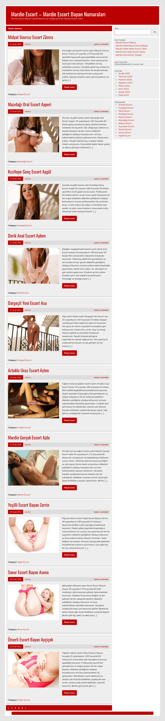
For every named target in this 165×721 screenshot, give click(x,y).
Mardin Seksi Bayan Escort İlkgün (132, 45)
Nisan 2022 (124, 85)
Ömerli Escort (23, 700)
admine (28, 44)
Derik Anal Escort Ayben (27, 235)
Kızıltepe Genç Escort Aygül (29, 171)
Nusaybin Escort (126, 126)
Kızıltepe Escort (24, 225)
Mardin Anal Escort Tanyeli (129, 55)
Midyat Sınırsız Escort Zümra (30, 37)
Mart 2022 (124, 89)
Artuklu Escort (24, 427)
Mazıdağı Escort (24, 161)
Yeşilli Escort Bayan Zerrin (28, 505)
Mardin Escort (23, 494)
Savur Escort (23, 629)
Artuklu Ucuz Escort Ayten (28, 370)
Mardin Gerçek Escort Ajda (29, 437)
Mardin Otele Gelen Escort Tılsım (131, 48)
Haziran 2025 (125, 79)
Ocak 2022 (124, 95)
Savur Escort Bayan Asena (28, 572)
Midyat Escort (23, 94)
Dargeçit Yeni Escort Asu (27, 303)
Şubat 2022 (124, 92)
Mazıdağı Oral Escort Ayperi (29, 104)
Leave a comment (101, 44)
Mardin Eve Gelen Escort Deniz (130, 51)
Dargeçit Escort (24, 360)
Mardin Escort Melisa (126, 42)
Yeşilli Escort (23, 562)
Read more (69, 87)
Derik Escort (23, 293)
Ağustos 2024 (125, 82)
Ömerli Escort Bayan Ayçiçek (30, 639)
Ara (116, 28)
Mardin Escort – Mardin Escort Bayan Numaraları (58, 14)
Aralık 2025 (124, 73)
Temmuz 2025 (125, 76)
